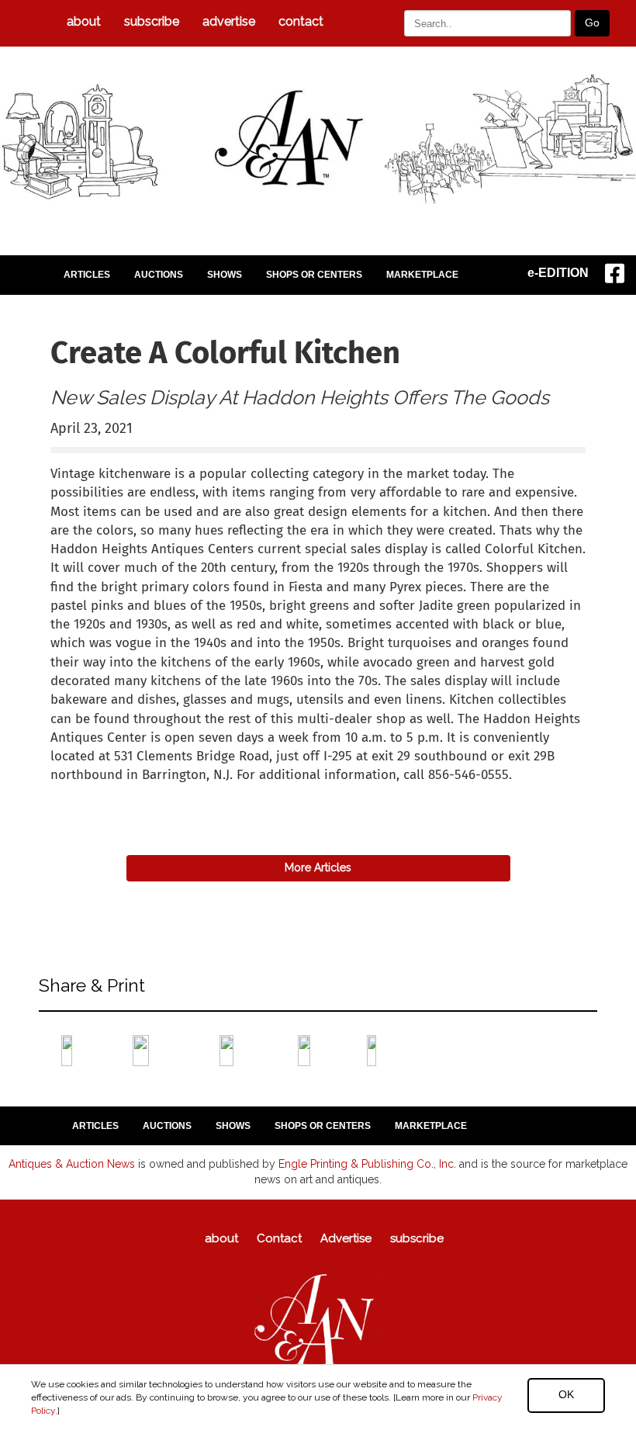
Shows (224, 274)
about (84, 21)
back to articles (88, 792)
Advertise (228, 21)
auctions (158, 274)
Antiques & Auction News (72, 1164)
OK (566, 1394)
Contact (300, 21)
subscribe (151, 21)
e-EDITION (558, 272)
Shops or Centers (314, 274)
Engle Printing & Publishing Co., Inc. (367, 1164)
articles (87, 274)
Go (592, 22)
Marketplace (422, 274)
